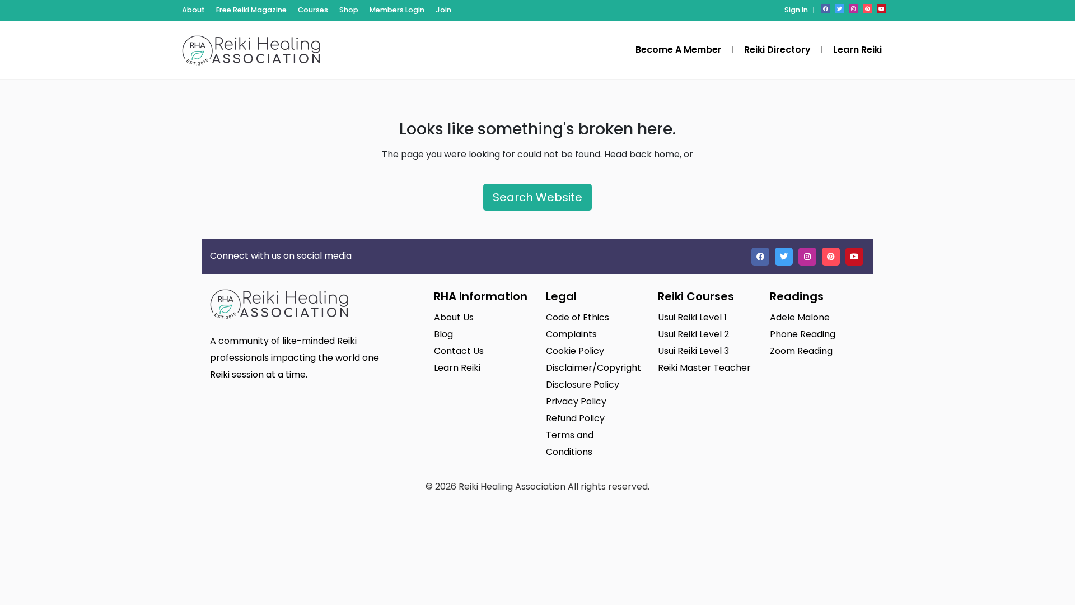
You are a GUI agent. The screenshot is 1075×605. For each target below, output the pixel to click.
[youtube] (881, 8)
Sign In (796, 10)
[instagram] (853, 8)
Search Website (537, 197)
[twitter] (839, 8)
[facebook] (825, 8)
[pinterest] (867, 8)
